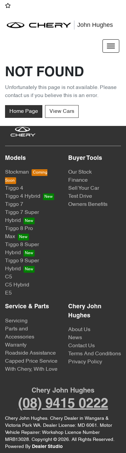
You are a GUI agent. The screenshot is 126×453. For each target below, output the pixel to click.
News (75, 338)
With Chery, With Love (31, 369)
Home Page (23, 111)
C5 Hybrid (17, 285)
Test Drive (80, 196)
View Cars (61, 111)
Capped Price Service (31, 361)
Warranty (16, 345)
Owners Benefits (88, 204)
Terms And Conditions (94, 354)
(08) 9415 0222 (63, 404)
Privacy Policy (85, 362)
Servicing (16, 321)
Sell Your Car (83, 188)
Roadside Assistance (30, 353)
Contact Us (81, 346)
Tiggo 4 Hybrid (22, 196)
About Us (79, 329)
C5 (8, 277)
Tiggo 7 (14, 204)
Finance (78, 180)
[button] (110, 46)
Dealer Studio (47, 447)
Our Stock (80, 172)
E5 (8, 293)
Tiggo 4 (14, 188)
